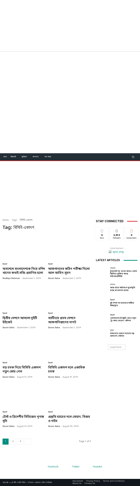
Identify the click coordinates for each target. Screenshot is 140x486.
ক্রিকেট (5, 264)
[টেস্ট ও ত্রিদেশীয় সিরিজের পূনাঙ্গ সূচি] (24, 395)
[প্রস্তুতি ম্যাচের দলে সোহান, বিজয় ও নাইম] (69, 395)
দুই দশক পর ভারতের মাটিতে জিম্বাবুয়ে (122, 304)
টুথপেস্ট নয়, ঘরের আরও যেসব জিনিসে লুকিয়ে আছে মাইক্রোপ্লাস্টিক (123, 274)
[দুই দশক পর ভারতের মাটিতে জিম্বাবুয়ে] (102, 303)
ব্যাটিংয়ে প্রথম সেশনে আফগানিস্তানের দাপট (62, 320)
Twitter (76, 466)
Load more (115, 347)
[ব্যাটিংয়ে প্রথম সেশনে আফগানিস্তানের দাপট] (69, 296)
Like (102, 230)
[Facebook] (41, 466)
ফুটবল (112, 330)
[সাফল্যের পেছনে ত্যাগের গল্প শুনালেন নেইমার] (102, 333)
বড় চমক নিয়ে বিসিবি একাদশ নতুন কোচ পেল (22, 370)
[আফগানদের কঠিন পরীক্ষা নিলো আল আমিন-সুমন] (69, 247)
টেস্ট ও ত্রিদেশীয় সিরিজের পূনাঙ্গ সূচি (23, 419)
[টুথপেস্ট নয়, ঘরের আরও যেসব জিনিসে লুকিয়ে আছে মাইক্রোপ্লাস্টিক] (102, 272)
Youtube (97, 466)
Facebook (53, 466)
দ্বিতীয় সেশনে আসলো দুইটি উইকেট (20, 320)
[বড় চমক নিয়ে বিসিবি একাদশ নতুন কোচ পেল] (24, 346)
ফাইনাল (112, 285)
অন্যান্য (112, 268)
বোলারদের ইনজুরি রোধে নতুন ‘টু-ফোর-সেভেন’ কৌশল (123, 319)
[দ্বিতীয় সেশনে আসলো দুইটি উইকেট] (24, 296)
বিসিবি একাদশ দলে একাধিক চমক (66, 370)
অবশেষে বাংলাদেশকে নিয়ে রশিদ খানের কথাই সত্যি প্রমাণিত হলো (24, 271)
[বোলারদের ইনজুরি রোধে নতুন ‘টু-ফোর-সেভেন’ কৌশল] (102, 318)
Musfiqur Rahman (11, 278)
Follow (116, 230)
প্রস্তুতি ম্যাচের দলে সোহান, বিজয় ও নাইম (69, 419)
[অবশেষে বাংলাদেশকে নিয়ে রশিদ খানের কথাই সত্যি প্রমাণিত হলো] (24, 247)
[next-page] (28, 442)
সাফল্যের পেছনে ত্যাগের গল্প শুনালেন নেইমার (122, 334)
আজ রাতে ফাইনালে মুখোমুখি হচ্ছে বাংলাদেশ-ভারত (122, 289)
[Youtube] (86, 466)
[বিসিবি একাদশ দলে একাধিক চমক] (69, 346)
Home (6, 220)
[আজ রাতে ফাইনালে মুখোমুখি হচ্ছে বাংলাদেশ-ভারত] (102, 287)
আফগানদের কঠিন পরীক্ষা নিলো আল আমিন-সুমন (69, 271)
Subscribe (131, 230)
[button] (133, 156)
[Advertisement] (70, 25)
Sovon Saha (54, 278)
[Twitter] (65, 466)
